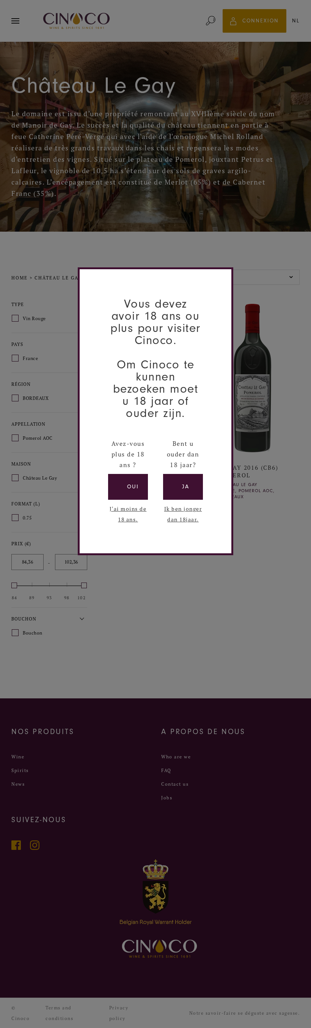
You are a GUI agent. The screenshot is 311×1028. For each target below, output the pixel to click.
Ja (185, 486)
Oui (133, 486)
